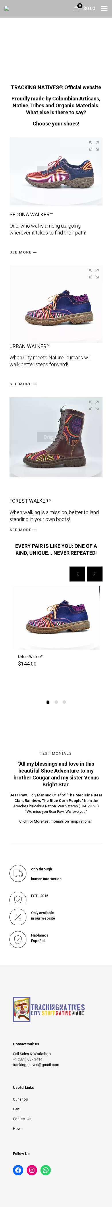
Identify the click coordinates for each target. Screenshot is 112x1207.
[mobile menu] (104, 9)
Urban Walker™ (30, 657)
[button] (94, 146)
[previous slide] (77, 574)
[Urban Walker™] (56, 618)
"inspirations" (81, 821)
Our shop (20, 1099)
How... (18, 1128)
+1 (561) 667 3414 (27, 1059)
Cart (16, 1109)
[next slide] (95, 574)
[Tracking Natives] (22, 8)
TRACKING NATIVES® (37, 87)
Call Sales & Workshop (32, 1054)
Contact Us (22, 1119)
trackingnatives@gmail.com (36, 1065)
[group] (56, 171)
